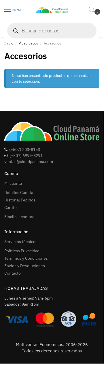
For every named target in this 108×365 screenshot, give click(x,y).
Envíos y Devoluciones (24, 265)
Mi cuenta (13, 183)
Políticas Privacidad (21, 250)
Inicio (8, 43)
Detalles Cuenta (18, 192)
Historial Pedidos (19, 200)
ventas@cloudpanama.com (28, 161)
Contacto (12, 273)
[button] (92, 10)
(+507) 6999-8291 (26, 155)
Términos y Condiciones (26, 258)
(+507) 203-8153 (24, 149)
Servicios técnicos (20, 241)
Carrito (10, 207)
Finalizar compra (19, 216)
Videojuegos (28, 43)
